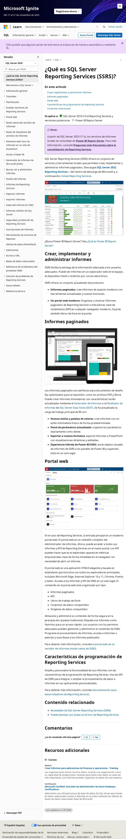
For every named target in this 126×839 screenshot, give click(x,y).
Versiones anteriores (57, 832)
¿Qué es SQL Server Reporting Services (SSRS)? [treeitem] (22, 77)
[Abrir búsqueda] (104, 27)
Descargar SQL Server (109, 35)
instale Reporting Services (76, 176)
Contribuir (88, 832)
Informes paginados (57, 96)
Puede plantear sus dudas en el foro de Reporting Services (85, 714)
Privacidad (102, 832)
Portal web (52, 100)
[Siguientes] (97, 27)
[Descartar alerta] (119, 6)
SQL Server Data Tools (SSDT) (76, 407)
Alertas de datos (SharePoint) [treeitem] (21, 244)
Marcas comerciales (77, 836)
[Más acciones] (121, 59)
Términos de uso (55, 836)
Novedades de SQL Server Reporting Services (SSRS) (81, 710)
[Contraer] (38, 57)
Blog (74, 832)
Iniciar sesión (115, 26)
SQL (57, 59)
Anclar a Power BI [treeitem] (15, 154)
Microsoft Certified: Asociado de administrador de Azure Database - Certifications (80, 788)
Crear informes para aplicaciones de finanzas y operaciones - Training (81, 768)
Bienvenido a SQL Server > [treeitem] (19, 85)
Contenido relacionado (59, 108)
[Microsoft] (6, 27)
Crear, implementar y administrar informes (69, 92)
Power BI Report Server (90, 141)
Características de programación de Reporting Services (75, 104)
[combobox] (21, 63)
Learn (48, 59)
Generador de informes (88, 403)
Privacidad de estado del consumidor (21, 836)
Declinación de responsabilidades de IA (22, 832)
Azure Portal (86, 35)
